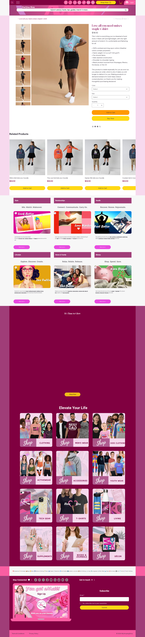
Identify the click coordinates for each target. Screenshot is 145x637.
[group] (72, 164)
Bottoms (37, 571)
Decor (46, 571)
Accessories (16, 571)
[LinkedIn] (55, 579)
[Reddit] (58, 579)
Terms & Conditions (18, 633)
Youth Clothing (128, 571)
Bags (28, 571)
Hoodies (65, 571)
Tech (118, 571)
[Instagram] (39, 579)
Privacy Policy (33, 633)
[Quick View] (27, 157)
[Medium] (62, 579)
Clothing (42, 571)
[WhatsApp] (93, 127)
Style (16, 200)
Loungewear (95, 571)
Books (32, 571)
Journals (76, 571)
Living (88, 571)
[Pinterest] (98, 127)
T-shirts (122, 571)
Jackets (70, 571)
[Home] (16, 19)
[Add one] (102, 105)
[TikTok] (35, 579)
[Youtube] (51, 579)
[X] (43, 579)
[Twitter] (100, 127)
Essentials (57, 571)
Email (82, 595)
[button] (121, 2)
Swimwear (112, 571)
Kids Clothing (82, 571)
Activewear (23, 571)
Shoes (107, 571)
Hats (62, 571)
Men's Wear (101, 571)
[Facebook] (95, 127)
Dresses (51, 571)
